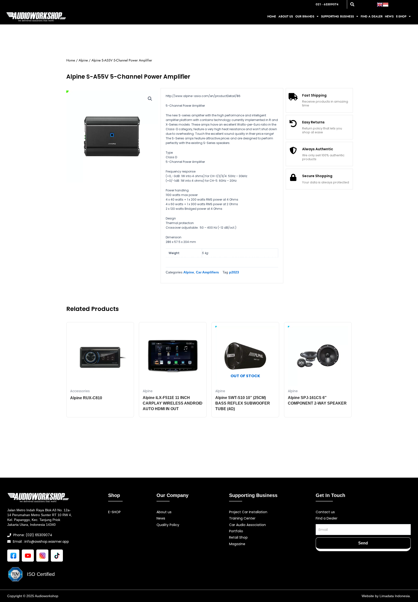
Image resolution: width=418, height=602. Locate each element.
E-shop (401, 16)
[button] (352, 4)
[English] (380, 4)
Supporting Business (337, 16)
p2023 (234, 272)
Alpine (83, 60)
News (389, 16)
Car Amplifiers (207, 272)
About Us (285, 16)
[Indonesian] (385, 4)
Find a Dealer (371, 16)
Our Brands (304, 16)
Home (271, 16)
